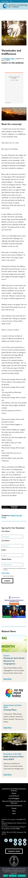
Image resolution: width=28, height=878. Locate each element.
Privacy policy (21, 875)
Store (14, 813)
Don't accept (13, 875)
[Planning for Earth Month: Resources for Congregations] (14, 643)
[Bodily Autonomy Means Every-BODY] (14, 742)
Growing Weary (10, 709)
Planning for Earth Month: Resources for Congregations (14, 661)
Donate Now (14, 851)
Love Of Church (14, 796)
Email (4, 550)
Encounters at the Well (12, 754)
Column (13, 515)
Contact (14, 808)
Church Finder (5, 1)
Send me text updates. (8, 576)
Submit (7, 581)
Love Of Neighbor (14, 798)
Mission (14, 793)
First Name (6, 531)
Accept (5, 875)
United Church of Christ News (13, 706)
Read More (8, 679)
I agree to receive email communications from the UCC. (14, 569)
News (14, 811)
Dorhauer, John (9, 58)
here (18, 828)
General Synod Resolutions (14, 805)
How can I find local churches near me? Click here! (14, 802)
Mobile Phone (6, 559)
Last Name (6, 540)
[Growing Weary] (14, 693)
